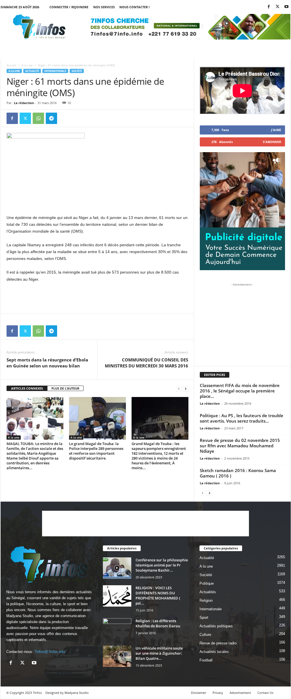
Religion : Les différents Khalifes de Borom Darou (158, 623)
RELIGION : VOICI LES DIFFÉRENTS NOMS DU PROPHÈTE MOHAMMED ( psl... (158, 595)
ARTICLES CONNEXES (27, 388)
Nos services (104, 7)
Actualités (207, 592)
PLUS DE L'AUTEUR (65, 388)
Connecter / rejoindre (68, 7)
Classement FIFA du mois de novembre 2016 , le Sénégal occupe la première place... (240, 390)
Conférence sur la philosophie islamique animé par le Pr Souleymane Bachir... (162, 565)
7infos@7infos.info (49, 652)
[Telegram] (51, 118)
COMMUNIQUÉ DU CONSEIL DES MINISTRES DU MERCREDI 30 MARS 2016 (146, 363)
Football (206, 660)
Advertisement (240, 692)
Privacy (218, 692)
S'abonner (272, 142)
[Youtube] (286, 7)
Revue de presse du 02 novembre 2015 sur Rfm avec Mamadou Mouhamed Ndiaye (240, 445)
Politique (206, 583)
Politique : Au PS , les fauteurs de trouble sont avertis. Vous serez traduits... (241, 418)
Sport (203, 617)
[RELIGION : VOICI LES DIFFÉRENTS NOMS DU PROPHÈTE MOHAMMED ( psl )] (117, 596)
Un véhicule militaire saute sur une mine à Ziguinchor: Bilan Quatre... (159, 653)
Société (77, 71)
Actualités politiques (216, 626)
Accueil (11, 65)
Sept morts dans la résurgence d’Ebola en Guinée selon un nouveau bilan (47, 363)
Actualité (32, 71)
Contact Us (265, 692)
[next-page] (185, 389)
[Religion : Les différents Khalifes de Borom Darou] (117, 629)
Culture (205, 634)
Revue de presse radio (217, 643)
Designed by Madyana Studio (67, 692)
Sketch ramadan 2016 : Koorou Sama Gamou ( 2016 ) (238, 473)
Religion (206, 600)
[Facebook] (268, 7)
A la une (27, 65)
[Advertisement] (97, 199)
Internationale (55, 71)
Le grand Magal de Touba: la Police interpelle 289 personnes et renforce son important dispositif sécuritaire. (96, 451)
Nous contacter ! (134, 7)
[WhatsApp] (38, 118)
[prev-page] (179, 389)
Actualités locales (214, 652)
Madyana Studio (19, 616)
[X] (277, 7)
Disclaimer (198, 692)
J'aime (276, 130)
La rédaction (24, 103)
